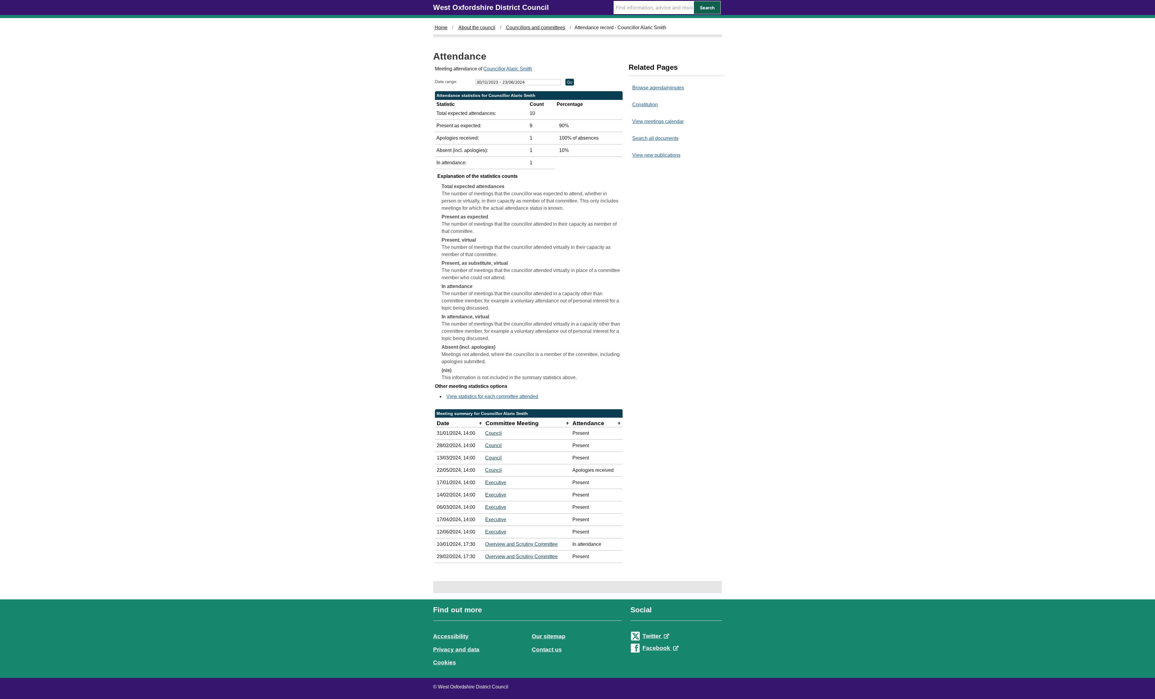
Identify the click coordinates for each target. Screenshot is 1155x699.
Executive (495, 482)
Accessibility (451, 636)
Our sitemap (548, 636)
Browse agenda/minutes (658, 87)
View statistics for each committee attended (492, 396)
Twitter (652, 636)
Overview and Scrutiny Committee (521, 544)
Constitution (645, 104)
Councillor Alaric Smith (507, 68)
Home (441, 27)
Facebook (657, 648)
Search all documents (655, 138)
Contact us (547, 649)
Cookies (444, 662)
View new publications (656, 155)
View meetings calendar (658, 121)
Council (493, 433)
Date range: (446, 81)
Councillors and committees (535, 27)
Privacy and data (456, 649)
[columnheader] (459, 423)
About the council (476, 27)
